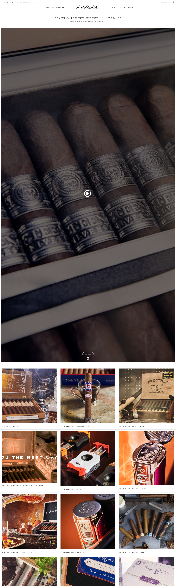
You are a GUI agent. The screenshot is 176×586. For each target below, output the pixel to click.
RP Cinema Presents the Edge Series (131, 552)
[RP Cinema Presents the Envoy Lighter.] (146, 458)
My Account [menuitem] (164, 2)
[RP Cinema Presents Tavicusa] (87, 584)
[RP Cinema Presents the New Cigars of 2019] (29, 521)
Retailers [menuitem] (60, 7)
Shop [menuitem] (52, 7)
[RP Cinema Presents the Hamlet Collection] (87, 396)
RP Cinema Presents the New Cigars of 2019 (17, 552)
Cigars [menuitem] (46, 7)
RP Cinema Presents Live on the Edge (132, 426)
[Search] (173, 2)
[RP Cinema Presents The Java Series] (29, 584)
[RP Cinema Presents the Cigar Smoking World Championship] (29, 457)
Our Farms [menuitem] (122, 7)
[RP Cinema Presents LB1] (29, 396)
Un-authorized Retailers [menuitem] (21, 2)
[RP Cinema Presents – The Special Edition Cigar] (146, 584)
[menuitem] (1, 2)
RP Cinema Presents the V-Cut (70, 489)
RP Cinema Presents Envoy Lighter (72, 552)
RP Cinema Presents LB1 (10, 426)
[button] (88, 193)
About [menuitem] (130, 7)
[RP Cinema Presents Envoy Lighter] (87, 521)
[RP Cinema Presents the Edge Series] (146, 521)
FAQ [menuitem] (29, 2)
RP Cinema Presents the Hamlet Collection (74, 426)
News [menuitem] (33, 2)
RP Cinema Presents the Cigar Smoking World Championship (23, 485)
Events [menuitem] (114, 7)
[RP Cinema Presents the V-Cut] (87, 459)
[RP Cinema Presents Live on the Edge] (146, 396)
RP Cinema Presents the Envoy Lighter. (132, 488)
